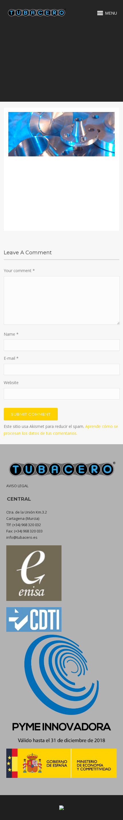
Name (11, 334)
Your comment (19, 270)
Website (11, 382)
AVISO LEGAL (17, 485)
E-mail (11, 358)
